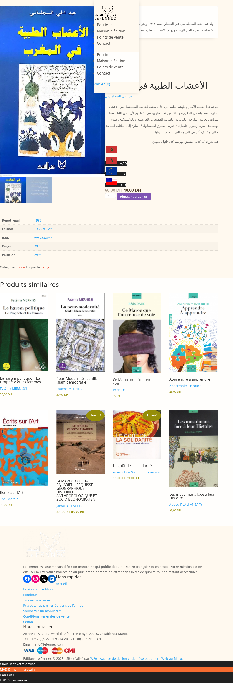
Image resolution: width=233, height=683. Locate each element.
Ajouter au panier (133, 196)
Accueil (61, 584)
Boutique (105, 24)
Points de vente (110, 37)
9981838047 (43, 237)
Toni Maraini (9, 499)
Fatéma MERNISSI (13, 388)
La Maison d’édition (38, 589)
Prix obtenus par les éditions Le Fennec (53, 605)
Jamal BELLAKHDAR (71, 506)
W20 (93, 658)
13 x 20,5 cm (43, 229)
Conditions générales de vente (46, 616)
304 (37, 246)
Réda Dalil (120, 390)
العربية (47, 267)
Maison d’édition (111, 31)
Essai (21, 267)
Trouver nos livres (37, 600)
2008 (37, 255)
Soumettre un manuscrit (42, 611)
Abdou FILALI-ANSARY (185, 504)
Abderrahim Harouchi (186, 386)
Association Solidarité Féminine (137, 472)
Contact (103, 43)
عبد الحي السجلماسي (119, 96)
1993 (37, 220)
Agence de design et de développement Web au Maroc (141, 658)
